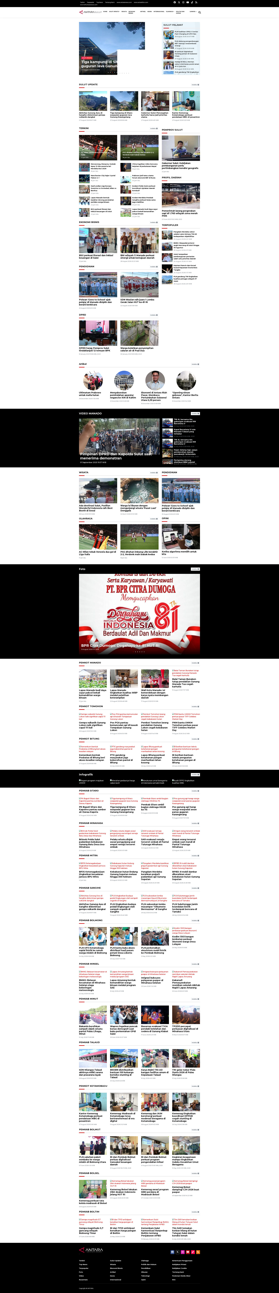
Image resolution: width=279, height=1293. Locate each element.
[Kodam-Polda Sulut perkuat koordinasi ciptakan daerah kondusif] (125, 189)
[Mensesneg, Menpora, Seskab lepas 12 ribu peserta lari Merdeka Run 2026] (84, 167)
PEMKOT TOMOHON (91, 706)
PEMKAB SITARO (89, 856)
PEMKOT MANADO (90, 662)
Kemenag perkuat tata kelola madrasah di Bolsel (93, 1268)
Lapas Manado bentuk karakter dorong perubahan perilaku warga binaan (102, 200)
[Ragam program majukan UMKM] (93, 825)
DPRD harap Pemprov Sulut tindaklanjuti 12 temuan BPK (94, 349)
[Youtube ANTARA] (187, 2)
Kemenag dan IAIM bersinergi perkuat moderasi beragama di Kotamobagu (153, 1183)
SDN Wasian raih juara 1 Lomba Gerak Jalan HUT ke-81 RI (137, 300)
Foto (82, 569)
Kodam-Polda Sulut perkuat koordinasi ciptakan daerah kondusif (143, 188)
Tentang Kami (110, 2)
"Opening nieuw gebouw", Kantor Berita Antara (185, 395)
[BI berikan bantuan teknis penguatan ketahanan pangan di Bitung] (186, 758)
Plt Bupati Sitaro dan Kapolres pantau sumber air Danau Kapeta (92, 871)
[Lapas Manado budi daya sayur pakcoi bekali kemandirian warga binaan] (125, 212)
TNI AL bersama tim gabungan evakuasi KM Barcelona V (185, 421)
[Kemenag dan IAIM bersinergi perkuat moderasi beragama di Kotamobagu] (155, 1168)
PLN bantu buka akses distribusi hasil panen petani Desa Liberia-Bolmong (122, 1018)
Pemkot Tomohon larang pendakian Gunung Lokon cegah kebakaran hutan (154, 738)
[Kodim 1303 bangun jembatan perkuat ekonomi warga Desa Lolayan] (186, 997)
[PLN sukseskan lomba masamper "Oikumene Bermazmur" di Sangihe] (155, 964)
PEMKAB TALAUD (89, 1108)
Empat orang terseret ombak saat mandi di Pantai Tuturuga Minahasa (184, 909)
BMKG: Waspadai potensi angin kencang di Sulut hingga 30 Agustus (186, 245)
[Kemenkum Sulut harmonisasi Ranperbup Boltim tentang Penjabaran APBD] (155, 1288)
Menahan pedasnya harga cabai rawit (123, 843)
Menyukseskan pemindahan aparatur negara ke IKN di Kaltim (123, 395)
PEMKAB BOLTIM (89, 1278)
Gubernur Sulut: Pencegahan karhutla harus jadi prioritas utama (154, 115)
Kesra (149, 11)
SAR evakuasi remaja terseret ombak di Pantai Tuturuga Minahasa (155, 908)
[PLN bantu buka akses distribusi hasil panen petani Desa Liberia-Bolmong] (124, 1002)
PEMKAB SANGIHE (90, 954)
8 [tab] (123, 72)
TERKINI (84, 128)
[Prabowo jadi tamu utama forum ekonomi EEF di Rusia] (125, 179)
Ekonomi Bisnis (132, 12)
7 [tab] (121, 72)
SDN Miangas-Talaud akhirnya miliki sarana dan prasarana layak (91, 1138)
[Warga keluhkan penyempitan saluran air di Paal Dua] (139, 333)
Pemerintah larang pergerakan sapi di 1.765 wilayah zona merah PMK (180, 213)
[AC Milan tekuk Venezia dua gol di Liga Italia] (98, 148)
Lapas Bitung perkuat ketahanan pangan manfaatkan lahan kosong (153, 765)
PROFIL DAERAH (171, 177)
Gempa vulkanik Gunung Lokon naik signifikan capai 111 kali (92, 736)
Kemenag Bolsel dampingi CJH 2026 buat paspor (185, 1255)
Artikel (143, 11)
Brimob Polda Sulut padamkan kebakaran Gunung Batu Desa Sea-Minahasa (92, 909)
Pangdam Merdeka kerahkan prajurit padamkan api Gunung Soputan (153, 942)
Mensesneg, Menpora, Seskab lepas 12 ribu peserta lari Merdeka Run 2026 (103, 166)
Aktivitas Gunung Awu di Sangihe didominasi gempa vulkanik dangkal (92, 115)
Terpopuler (90, 2)
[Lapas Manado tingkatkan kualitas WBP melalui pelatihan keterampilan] (124, 679)
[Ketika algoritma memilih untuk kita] (181, 537)
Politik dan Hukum (180, 12)
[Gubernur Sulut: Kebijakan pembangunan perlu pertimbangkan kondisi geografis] (181, 148)
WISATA (83, 472)
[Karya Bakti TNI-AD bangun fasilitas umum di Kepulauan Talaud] (155, 1124)
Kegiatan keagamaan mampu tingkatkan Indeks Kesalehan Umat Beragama (185, 1227)
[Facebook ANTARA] (175, 2)
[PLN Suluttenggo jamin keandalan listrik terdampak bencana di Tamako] (186, 964)
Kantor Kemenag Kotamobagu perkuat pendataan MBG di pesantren (186, 115)
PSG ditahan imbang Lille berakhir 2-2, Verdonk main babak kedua (139, 553)
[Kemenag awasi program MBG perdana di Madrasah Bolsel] (155, 1249)
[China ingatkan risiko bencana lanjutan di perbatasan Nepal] (125, 167)
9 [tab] (125, 72)
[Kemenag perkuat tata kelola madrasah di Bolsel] (93, 1255)
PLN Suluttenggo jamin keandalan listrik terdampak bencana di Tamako (185, 974)
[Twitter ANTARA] (179, 2)
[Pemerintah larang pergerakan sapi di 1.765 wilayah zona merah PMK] (181, 196)
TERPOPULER (170, 225)
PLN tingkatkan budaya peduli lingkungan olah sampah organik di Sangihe (123, 974)
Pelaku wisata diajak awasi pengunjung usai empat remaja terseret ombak (122, 909)
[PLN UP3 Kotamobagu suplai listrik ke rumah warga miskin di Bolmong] (93, 1002)
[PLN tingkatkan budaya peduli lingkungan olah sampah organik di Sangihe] (124, 964)
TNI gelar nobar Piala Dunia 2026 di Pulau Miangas (183, 1138)
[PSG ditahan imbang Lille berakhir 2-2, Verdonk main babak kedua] (139, 148)
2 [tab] (110, 72)
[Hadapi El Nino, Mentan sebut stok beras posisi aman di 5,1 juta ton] (168, 65)
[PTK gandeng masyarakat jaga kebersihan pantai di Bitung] (124, 758)
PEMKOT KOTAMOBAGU (93, 1152)
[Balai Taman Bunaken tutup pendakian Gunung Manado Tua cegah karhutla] (186, 679)
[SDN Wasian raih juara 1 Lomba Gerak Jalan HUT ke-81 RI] (139, 285)
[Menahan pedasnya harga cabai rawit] (124, 825)
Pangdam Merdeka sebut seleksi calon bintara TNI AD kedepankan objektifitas (185, 234)
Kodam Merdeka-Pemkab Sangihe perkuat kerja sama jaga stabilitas (144, 200)
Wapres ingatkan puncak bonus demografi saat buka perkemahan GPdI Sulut (124, 1096)
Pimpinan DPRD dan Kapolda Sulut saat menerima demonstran (116, 456)
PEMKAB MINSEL (89, 1030)
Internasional (159, 11)
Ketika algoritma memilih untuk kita (179, 552)
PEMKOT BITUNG (89, 750)
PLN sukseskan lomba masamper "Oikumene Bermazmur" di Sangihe (154, 973)
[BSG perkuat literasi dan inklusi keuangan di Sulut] (84, 212)
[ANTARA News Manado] (90, 12)
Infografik (86, 794)
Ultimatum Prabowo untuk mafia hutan (90, 393)
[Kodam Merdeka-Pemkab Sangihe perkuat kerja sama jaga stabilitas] (125, 201)
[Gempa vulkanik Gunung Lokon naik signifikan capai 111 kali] (93, 722)
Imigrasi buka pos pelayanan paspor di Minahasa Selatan (152, 1046)
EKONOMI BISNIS (89, 222)
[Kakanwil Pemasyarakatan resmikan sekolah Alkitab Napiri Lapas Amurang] (186, 1040)
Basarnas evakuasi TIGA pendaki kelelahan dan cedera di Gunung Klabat (154, 1095)
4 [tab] (114, 72)
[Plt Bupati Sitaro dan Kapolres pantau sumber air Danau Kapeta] (93, 865)
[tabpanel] (139, 614)
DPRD (82, 314)
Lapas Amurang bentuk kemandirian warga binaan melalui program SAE (123, 1050)
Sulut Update (114, 11)
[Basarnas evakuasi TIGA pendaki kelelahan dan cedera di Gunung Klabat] (155, 1081)
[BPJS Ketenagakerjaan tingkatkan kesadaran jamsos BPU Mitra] (93, 932)
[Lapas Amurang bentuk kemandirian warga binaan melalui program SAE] (124, 1040)
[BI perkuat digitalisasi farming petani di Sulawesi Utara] (168, 55)
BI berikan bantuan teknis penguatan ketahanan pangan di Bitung (184, 765)
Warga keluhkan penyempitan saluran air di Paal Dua (136, 349)
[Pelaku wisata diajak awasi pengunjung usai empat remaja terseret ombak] (124, 899)
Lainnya (192, 11)
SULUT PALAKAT (173, 25)
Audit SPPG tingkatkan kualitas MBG (185, 842)
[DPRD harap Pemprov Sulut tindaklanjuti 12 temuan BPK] (98, 333)
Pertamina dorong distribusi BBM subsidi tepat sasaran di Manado (185, 462)
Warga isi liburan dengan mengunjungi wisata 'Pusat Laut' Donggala (138, 508)
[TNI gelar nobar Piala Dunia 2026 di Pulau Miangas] (186, 1124)
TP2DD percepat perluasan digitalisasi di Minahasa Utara (185, 1095)
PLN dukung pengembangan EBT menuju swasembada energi (187, 43)
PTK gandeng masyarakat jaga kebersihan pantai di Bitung (121, 765)
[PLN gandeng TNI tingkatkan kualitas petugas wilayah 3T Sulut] (167, 280)
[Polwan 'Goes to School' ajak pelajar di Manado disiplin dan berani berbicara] (98, 285)
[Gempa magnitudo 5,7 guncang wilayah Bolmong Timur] (93, 1288)
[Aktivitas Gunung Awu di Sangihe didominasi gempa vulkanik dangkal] (93, 964)
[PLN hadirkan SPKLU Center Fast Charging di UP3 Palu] (168, 35)
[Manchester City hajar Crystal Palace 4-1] (84, 179)
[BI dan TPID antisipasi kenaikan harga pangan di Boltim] (124, 1288)
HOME (105, 11)
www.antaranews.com (124, 2)
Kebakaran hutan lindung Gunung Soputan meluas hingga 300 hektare (124, 940)
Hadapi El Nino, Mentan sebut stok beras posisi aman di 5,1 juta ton (187, 64)
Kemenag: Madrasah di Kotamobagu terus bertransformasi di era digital (122, 1183)
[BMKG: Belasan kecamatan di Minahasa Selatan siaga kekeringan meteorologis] (93, 1040)
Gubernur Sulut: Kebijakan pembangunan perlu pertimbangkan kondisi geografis (180, 165)
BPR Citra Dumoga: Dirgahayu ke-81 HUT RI (120, 645)
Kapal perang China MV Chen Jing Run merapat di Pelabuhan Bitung (116, 64)
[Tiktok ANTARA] (192, 2)
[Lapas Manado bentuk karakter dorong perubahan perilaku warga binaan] (84, 201)
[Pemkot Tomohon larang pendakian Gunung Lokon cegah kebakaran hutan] (155, 722)
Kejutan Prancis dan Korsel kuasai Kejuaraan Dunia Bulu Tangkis (185, 267)
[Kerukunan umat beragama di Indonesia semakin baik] (155, 825)
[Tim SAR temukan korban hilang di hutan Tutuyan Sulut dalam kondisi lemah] (186, 1288)
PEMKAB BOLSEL (89, 1239)
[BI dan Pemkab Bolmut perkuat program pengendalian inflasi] (155, 1211)
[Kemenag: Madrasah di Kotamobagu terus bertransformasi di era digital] (124, 1168)
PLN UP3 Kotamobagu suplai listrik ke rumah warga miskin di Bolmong (93, 1016)
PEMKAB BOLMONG (91, 986)
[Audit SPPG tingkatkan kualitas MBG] (186, 825)
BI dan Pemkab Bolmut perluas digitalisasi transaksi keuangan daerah (122, 1227)
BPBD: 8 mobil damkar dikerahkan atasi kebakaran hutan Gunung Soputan (186, 942)
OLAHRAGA (85, 518)
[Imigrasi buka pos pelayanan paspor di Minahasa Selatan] (155, 1039)
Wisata (124, 11)
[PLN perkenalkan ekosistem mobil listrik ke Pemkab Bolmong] (155, 1002)
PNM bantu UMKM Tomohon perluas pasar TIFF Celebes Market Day (185, 738)
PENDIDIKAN (86, 266)
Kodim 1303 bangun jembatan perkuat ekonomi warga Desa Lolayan (184, 1006)
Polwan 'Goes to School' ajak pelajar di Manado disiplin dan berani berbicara (95, 302)
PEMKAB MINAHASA (91, 889)
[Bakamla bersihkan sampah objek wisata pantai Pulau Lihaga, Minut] (93, 1081)
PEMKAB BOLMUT (89, 1195)
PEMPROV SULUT (172, 130)
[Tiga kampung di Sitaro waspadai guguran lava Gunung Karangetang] (124, 865)
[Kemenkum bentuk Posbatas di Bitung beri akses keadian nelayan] (93, 766)
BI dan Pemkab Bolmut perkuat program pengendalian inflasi (153, 1226)
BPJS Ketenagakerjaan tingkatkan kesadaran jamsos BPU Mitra (92, 940)
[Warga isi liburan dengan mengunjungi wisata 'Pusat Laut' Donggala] (139, 490)
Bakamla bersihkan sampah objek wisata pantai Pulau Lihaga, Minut (90, 1096)
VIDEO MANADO (90, 413)
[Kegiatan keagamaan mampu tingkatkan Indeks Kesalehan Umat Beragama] (186, 1211)
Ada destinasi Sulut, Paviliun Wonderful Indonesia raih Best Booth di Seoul (96, 508)
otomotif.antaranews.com (88, 5)
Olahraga (169, 11)
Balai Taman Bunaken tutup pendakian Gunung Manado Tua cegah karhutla (185, 694)
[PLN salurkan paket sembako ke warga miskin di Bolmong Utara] (93, 1211)
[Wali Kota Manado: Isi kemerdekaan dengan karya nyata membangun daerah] (155, 679)
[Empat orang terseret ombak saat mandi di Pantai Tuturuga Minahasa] (186, 899)
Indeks (195, 85)
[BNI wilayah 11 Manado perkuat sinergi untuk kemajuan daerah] (139, 240)
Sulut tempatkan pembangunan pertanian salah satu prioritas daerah (185, 256)
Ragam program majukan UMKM (90, 843)
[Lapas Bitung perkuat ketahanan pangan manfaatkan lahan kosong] (155, 758)
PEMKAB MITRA (88, 921)
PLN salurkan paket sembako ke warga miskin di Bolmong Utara (92, 1226)
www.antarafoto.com (141, 2)
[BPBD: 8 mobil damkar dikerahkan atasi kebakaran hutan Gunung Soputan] (186, 932)
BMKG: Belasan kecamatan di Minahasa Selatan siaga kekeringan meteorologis (92, 1051)
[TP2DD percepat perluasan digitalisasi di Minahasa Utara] (186, 1081)
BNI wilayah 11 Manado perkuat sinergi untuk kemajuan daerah (137, 256)
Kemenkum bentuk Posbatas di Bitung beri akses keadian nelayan (92, 780)
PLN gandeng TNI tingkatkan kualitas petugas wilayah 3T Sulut (186, 279)
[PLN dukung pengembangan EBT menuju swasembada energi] (168, 44)
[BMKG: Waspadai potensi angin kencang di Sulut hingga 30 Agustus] (167, 246)
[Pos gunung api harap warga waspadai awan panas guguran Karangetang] (186, 867)
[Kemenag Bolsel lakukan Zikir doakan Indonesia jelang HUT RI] (124, 1249)
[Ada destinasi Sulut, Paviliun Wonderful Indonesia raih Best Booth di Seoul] (98, 490)
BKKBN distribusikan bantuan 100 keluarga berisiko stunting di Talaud (122, 1140)
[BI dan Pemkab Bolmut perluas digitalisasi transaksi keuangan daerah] (124, 1211)
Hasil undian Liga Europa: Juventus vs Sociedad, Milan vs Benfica (103, 188)
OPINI (165, 518)
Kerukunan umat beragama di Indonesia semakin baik (153, 841)
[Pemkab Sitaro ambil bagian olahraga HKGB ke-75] (155, 866)
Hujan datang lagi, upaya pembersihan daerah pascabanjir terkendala (185, 452)
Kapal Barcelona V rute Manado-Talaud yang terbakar (185, 432)
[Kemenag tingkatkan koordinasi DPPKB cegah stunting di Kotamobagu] (186, 1168)
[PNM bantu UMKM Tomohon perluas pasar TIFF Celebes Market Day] (186, 722)
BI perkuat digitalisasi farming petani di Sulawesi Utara (186, 54)
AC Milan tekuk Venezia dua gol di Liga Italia (97, 553)
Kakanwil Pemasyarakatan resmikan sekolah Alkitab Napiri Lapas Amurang (186, 1050)
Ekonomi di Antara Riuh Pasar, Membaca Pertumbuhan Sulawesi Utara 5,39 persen (154, 396)
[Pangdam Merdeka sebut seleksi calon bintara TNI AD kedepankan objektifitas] (167, 235)
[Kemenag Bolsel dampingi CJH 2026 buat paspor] (186, 1248)
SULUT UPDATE (88, 84)
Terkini (82, 2)
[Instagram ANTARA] (183, 2)
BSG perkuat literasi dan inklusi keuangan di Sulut (96, 256)
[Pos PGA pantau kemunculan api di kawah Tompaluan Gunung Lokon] (124, 722)
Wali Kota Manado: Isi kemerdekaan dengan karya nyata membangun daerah (154, 694)
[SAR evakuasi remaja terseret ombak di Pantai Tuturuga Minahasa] (155, 899)
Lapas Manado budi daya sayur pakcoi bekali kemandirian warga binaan (145, 211)
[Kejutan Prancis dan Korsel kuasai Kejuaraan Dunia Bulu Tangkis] (167, 269)
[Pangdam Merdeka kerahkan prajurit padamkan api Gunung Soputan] (155, 932)
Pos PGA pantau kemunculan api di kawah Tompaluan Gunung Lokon (124, 738)
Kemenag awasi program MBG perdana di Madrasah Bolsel (155, 1258)
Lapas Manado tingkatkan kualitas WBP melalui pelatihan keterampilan (124, 694)
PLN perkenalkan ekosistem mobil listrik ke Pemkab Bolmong (153, 1016)
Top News (99, 2)
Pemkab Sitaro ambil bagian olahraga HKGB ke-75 (153, 873)
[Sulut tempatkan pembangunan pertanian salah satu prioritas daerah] (167, 257)
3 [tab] (112, 72)
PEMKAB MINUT (88, 1065)
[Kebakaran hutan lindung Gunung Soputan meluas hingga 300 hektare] (124, 932)
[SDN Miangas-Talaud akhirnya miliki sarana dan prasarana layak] (93, 1124)
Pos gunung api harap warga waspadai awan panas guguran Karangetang (184, 877)
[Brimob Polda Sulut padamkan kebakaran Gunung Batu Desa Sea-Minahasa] (93, 899)
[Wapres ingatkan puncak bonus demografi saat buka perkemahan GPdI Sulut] (124, 1081)
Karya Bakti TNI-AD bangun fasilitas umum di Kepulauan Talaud (155, 1138)
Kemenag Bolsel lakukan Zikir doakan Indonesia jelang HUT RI (123, 1258)
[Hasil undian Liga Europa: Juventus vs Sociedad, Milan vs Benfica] (84, 189)
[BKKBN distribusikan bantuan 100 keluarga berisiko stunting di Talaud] (124, 1124)
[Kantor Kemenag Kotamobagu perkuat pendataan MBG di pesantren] (93, 1168)
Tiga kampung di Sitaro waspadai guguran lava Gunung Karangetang (121, 115)
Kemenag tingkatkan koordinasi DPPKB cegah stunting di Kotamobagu (184, 1183)
